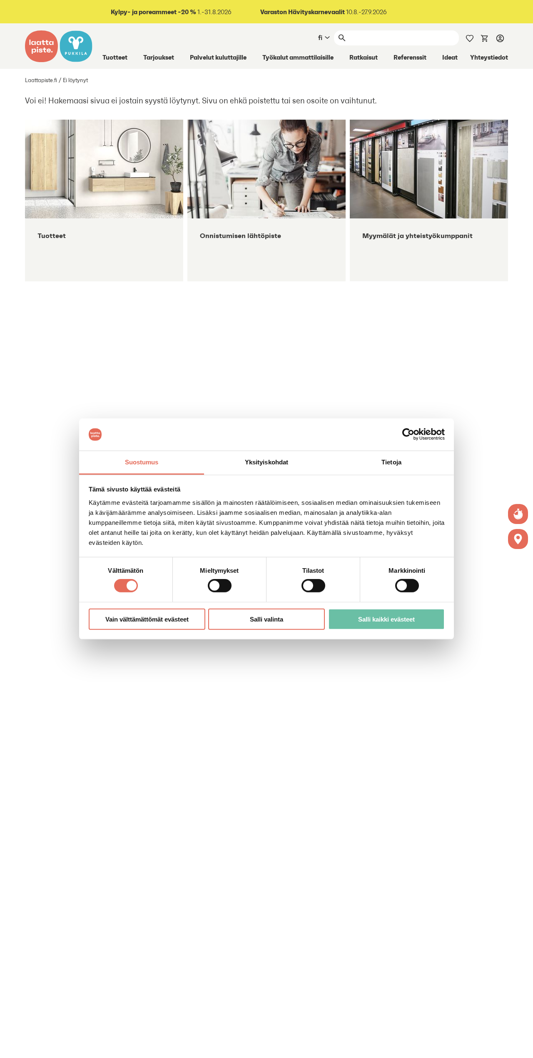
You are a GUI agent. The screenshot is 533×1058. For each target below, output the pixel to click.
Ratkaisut (363, 57)
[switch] (220, 585)
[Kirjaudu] (500, 38)
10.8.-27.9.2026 (323, 12)
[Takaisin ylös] (520, 1045)
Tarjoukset (158, 57)
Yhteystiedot (489, 57)
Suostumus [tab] (142, 462)
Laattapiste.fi (41, 80)
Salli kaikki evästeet (386, 618)
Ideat (450, 57)
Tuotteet (114, 57)
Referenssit (410, 57)
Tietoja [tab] (391, 462)
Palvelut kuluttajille (218, 57)
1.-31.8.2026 (171, 12)
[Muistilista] (470, 37)
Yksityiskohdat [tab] (266, 462)
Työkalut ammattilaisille (298, 57)
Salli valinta (266, 618)
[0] (485, 37)
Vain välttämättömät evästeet (147, 618)
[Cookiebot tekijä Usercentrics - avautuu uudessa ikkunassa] (408, 434)
